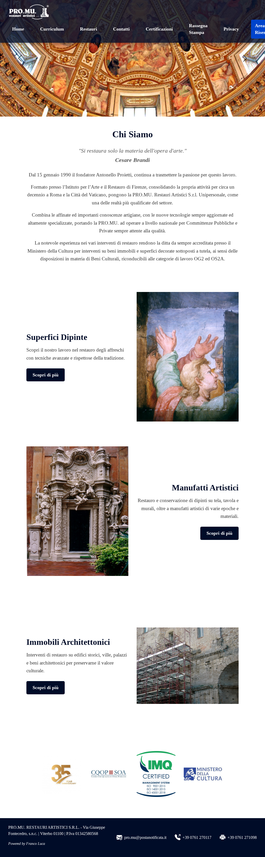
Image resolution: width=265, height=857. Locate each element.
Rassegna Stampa (198, 29)
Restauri (88, 29)
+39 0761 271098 (242, 837)
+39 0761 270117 (196, 837)
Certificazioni (159, 29)
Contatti (121, 29)
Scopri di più (45, 374)
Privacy (231, 29)
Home (18, 29)
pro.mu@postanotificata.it (145, 837)
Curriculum (52, 29)
